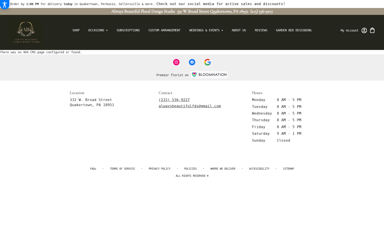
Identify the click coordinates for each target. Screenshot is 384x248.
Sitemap (288, 168)
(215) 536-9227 (261, 11)
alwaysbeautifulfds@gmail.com (190, 106)
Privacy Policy (159, 168)
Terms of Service (122, 168)
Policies (190, 168)
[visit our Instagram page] (176, 62)
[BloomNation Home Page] (209, 74)
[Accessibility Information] (4, 4)
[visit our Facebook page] (192, 62)
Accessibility (259, 168)
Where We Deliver (222, 168)
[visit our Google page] (207, 62)
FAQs (93, 168)
